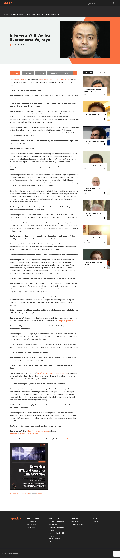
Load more (96, 273)
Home (6, 14)
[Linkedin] (108, 553)
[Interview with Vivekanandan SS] (96, 111)
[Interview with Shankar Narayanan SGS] (96, 86)
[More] (75, 73)
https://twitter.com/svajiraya (38, 431)
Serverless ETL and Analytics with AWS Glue (54, 80)
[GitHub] (104, 553)
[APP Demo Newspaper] (9, 3)
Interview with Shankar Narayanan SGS (92, 91)
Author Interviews (17, 14)
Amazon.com (39, 493)
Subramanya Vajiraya (18, 80)
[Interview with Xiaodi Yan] (96, 161)
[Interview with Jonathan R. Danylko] (96, 235)
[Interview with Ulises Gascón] (96, 136)
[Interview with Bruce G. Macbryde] (96, 210)
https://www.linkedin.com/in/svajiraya (24, 434)
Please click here (66, 439)
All (101, 72)
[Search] (113, 3)
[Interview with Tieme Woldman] (96, 185)
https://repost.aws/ (66, 321)
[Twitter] (112, 553)
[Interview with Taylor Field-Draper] (96, 259)
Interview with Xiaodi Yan (93, 166)
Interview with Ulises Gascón (94, 141)
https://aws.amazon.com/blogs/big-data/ (52, 373)
